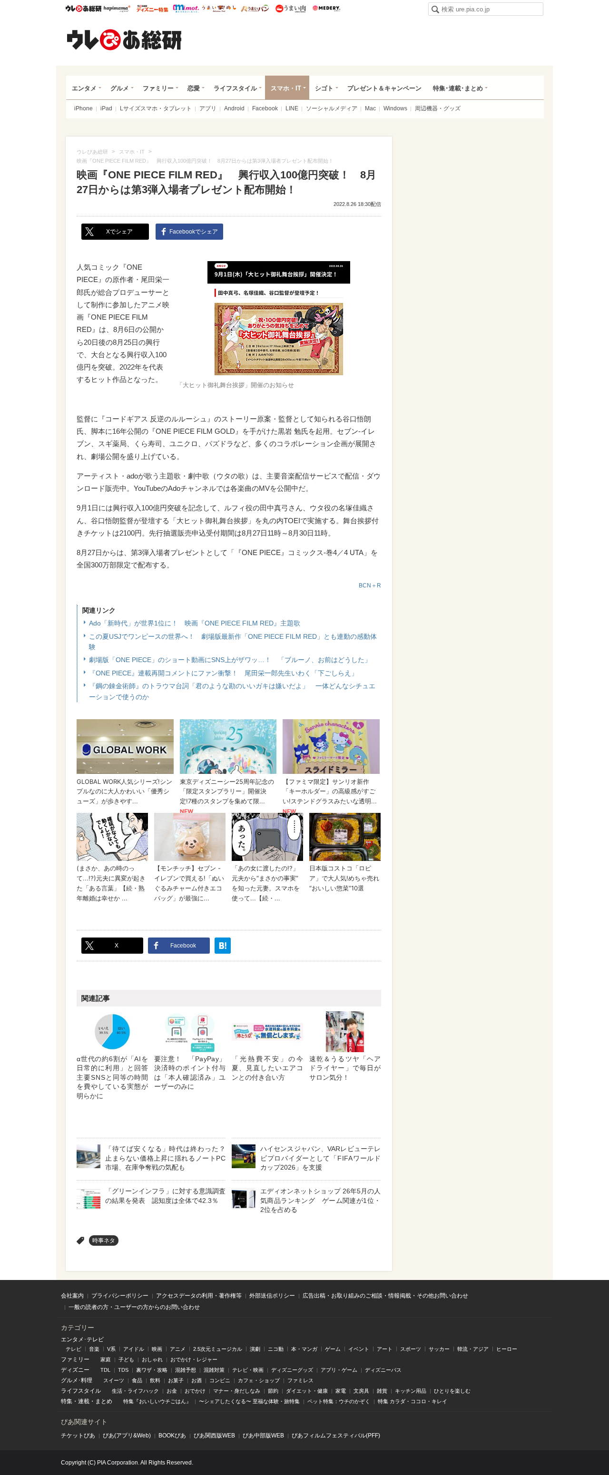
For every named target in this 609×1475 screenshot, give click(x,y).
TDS (123, 1370)
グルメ (119, 88)
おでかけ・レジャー (193, 1359)
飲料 (155, 1380)
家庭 (105, 1359)
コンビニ (219, 1380)
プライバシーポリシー (119, 1295)
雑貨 (382, 1391)
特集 (66, 1401)
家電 (340, 1391)
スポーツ (410, 1349)
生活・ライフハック (135, 1391)
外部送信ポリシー (272, 1295)
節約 (273, 1391)
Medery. (326, 8)
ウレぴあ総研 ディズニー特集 (152, 8)
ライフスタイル (235, 88)
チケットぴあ (78, 1435)
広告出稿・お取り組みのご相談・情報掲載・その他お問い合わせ (385, 1295)
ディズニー (75, 1370)
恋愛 (193, 88)
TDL (105, 1370)
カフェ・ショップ (259, 1380)
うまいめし (219, 8)
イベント (358, 1349)
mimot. (185, 8)
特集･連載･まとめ (458, 88)
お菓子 (176, 1380)
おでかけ (195, 1391)
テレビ (73, 1349)
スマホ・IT (286, 88)
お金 (172, 1391)
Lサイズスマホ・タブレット (156, 108)
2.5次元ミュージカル (217, 1349)
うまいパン (255, 8)
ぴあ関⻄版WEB (214, 1435)
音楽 (94, 1349)
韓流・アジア (473, 1349)
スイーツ (113, 1380)
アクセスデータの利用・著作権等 (199, 1295)
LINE (291, 108)
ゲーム (333, 1349)
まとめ (103, 1401)
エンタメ (84, 88)
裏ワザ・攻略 (151, 1370)
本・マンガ (304, 1349)
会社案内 (72, 1295)
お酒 (196, 1380)
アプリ (207, 108)
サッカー (439, 1349)
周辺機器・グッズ (438, 108)
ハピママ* (116, 8)
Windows (395, 108)
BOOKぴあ (172, 1435)
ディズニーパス (383, 1370)
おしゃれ (152, 1359)
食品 (137, 1380)
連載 (83, 1401)
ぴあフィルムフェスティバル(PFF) (336, 1435)
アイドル (133, 1349)
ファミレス (300, 1380)
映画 (157, 1349)
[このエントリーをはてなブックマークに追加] (223, 946)
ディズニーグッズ (292, 1370)
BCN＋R (370, 585)
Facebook (265, 108)
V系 (111, 1349)
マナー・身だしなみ (236, 1391)
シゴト (324, 88)
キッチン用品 (410, 1391)
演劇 (255, 1349)
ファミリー (158, 88)
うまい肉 (290, 8)
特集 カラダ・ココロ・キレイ (412, 1401)
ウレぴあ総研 (83, 8)
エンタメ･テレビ (82, 1339)
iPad (106, 108)
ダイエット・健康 (307, 1391)
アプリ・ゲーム (339, 1370)
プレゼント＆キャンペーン (384, 88)
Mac (370, 108)
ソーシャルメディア (331, 108)
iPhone (83, 108)
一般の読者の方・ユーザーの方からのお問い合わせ (134, 1307)
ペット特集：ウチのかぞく (338, 1401)
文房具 (361, 1391)
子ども (126, 1359)
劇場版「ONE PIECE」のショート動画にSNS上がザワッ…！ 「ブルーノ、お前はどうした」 (230, 660)
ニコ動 (276, 1349)
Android (234, 108)
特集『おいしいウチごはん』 (157, 1401)
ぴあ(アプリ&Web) (127, 1435)
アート (385, 1349)
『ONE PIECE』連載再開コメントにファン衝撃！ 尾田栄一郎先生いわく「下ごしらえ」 (223, 673)
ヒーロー (506, 1349)
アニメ (178, 1349)
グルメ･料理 (76, 1380)
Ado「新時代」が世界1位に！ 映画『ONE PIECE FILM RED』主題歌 (194, 623)
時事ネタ (103, 1240)
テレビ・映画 (248, 1370)
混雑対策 (214, 1370)
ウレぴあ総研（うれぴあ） (124, 39)
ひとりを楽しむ (452, 1391)
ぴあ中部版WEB (263, 1435)
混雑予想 (185, 1370)
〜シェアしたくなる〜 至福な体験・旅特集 (249, 1401)
